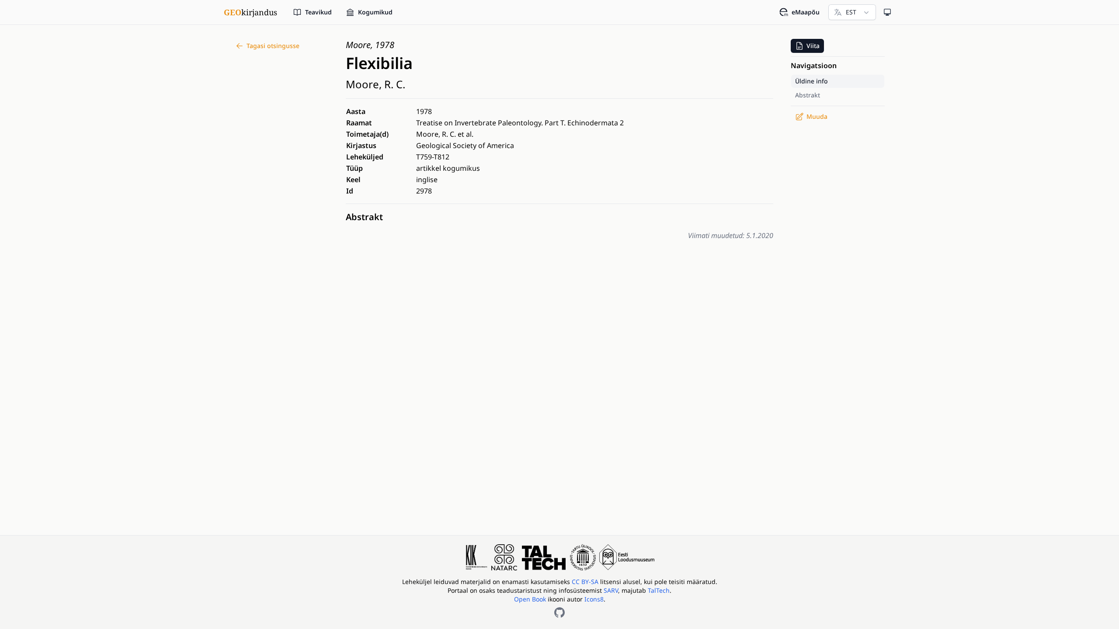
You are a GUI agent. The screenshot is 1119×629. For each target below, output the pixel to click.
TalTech (659, 590)
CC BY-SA (586, 581)
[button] (807, 46)
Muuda (816, 116)
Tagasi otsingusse (273, 45)
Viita (813, 45)
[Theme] (887, 12)
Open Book (530, 599)
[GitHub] (559, 612)
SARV (611, 590)
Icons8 (594, 599)
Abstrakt (364, 217)
